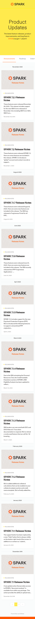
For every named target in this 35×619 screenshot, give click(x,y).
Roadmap (22, 59)
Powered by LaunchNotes (17, 613)
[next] (23, 604)
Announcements (9, 59)
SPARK (11, 39)
